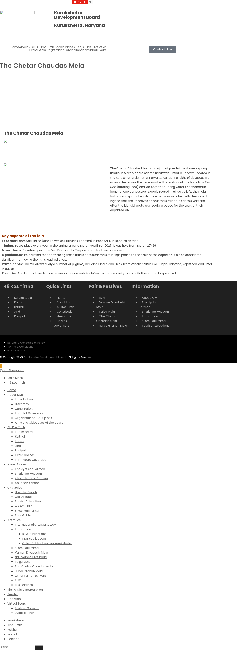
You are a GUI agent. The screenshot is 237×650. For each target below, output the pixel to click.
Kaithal (20, 436)
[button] (27, 47)
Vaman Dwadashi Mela (31, 552)
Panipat (20, 450)
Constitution (24, 409)
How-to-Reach (26, 492)
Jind (18, 446)
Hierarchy (22, 404)
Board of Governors (29, 413)
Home (14, 47)
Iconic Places (65, 47)
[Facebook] (149, 4)
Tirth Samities (25, 455)
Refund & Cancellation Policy (26, 343)
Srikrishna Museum (28, 473)
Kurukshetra (24, 432)
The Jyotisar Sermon (30, 469)
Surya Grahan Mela (29, 571)
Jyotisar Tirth (24, 613)
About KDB (27, 47)
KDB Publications (34, 538)
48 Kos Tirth (45, 47)
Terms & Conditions (20, 346)
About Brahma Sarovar (31, 478)
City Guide (84, 47)
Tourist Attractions (28, 501)
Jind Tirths (14, 625)
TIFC (18, 580)
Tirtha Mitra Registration (46, 50)
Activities (99, 47)
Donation (81, 50)
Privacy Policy (16, 350)
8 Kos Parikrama (27, 511)
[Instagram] (159, 4)
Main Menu (15, 378)
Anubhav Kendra (27, 483)
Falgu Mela (22, 562)
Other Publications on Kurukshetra (47, 543)
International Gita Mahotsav (35, 525)
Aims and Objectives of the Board (39, 422)
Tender (69, 50)
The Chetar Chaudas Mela (34, 566)
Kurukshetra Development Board (45, 357)
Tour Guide (23, 515)
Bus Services (24, 585)
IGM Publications (34, 534)
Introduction (24, 399)
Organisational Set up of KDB (35, 418)
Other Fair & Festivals (30, 576)
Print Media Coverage (30, 460)
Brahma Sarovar (27, 608)
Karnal (19, 441)
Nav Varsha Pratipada (31, 557)
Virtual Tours (97, 50)
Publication (23, 529)
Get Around (23, 497)
